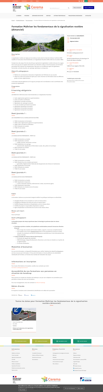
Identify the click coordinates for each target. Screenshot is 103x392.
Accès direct (15, 1)
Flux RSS (13, 359)
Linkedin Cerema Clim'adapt (80, 370)
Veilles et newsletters (16, 363)
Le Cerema (18, 15)
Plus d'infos (22, 390)
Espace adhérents (89, 7)
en (91, 1)
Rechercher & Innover (36, 357)
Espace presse (14, 370)
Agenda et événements (16, 357)
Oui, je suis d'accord (70, 388)
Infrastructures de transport (58, 359)
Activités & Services (20, 20)
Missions (26, 15)
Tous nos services (29, 20)
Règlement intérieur (74, 41)
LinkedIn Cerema (78, 368)
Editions (75, 353)
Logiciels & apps (76, 361)
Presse (37, 1)
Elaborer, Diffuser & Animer (37, 355)
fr (89, 1)
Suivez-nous (83, 341)
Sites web (75, 363)
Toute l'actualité (15, 355)
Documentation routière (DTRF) (79, 359)
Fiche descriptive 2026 (75, 38)
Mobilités (54, 357)
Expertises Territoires (16, 365)
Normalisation (35, 359)
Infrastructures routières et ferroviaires (76, 80)
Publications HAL (76, 357)
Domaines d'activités (37, 15)
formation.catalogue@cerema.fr (20, 267)
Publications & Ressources (75, 15)
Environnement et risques (58, 361)
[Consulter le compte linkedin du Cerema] (79, 1)
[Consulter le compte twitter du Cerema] (81, 1)
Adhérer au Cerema (16, 353)
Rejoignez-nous (21, 341)
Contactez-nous (42, 341)
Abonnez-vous (63, 341)
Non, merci (80, 388)
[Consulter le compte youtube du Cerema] (83, 1)
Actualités (88, 15)
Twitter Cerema (78, 365)
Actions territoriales (59, 15)
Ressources (24, 1)
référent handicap (40, 282)
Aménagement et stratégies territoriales (61, 353)
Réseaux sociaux (15, 361)
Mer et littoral (55, 363)
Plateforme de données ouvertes (18, 368)
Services (48, 15)
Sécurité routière (71, 81)
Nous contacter (77, 7)
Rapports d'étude (76, 355)
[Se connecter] (86, 1)
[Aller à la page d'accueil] (32, 6)
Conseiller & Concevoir (37, 353)
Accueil (13, 20)
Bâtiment (54, 355)
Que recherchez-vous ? (55, 8)
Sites (31, 1)
